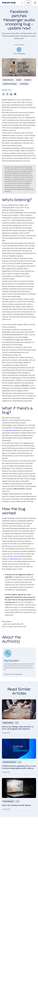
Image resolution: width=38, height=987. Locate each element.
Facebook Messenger (10, 84)
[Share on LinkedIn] (11, 94)
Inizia (28, 2)
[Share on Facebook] (15, 94)
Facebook (28, 80)
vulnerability (24, 84)
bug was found (10, 430)
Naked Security (8, 80)
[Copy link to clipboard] (3, 94)
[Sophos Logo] (9, 2)
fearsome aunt (15, 559)
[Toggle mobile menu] (35, 3)
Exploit (19, 80)
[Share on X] (7, 94)
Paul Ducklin (21, 53)
